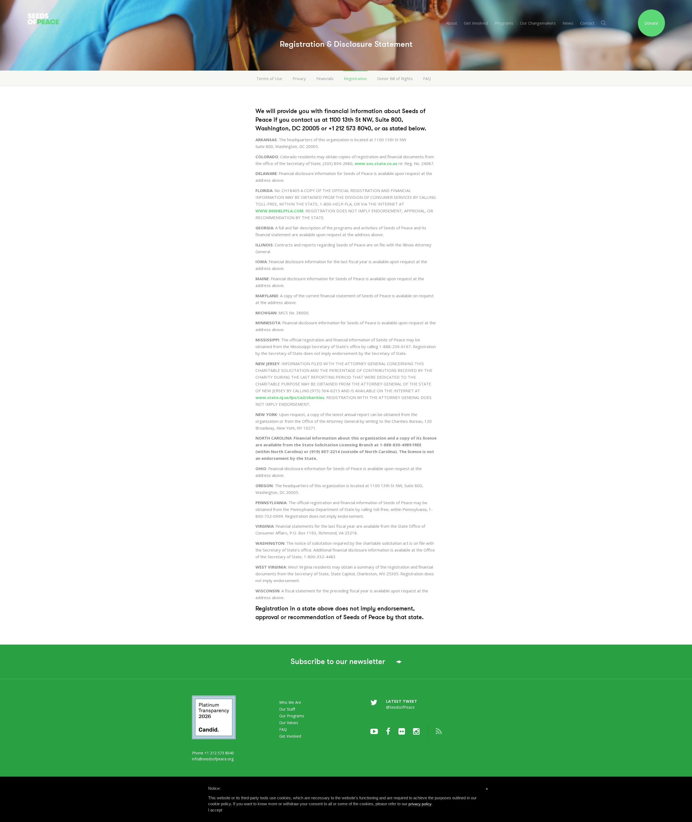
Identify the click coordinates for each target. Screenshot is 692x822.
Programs (504, 23)
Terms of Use (269, 78)
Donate (651, 23)
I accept (215, 810)
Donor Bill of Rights (395, 78)
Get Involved (476, 23)
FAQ (427, 78)
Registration (355, 78)
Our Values (288, 722)
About (451, 23)
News (568, 23)
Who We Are (290, 702)
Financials (325, 78)
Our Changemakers (538, 23)
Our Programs (291, 715)
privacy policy (419, 804)
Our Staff (287, 709)
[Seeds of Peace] (77, 13)
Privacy (299, 78)
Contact (587, 23)
